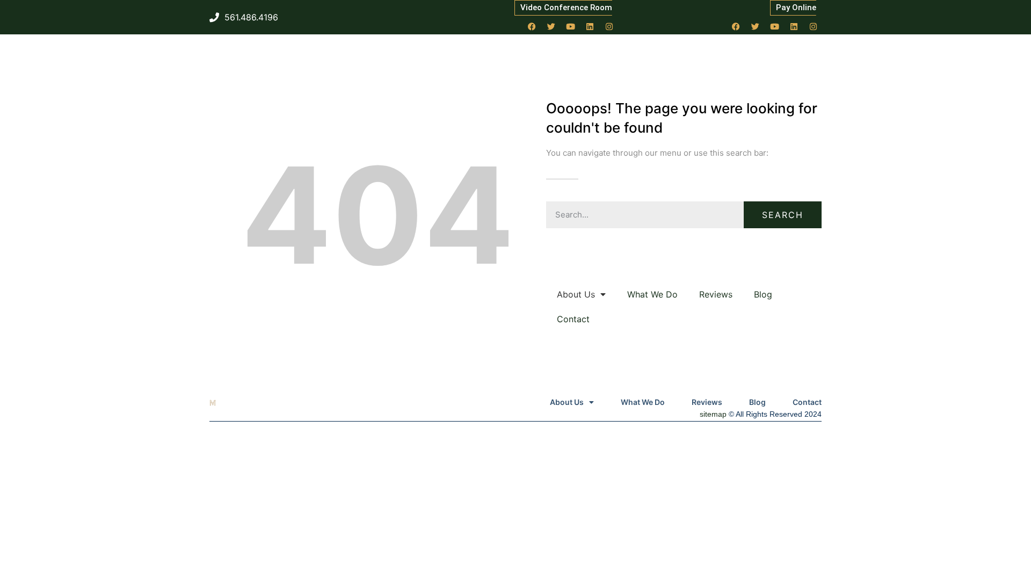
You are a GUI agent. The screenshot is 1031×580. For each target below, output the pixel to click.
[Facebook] (532, 26)
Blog (763, 294)
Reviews (715, 294)
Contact (573, 319)
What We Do (652, 294)
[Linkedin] (590, 26)
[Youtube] (571, 26)
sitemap (713, 414)
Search (782, 214)
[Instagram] (609, 26)
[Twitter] (551, 26)
